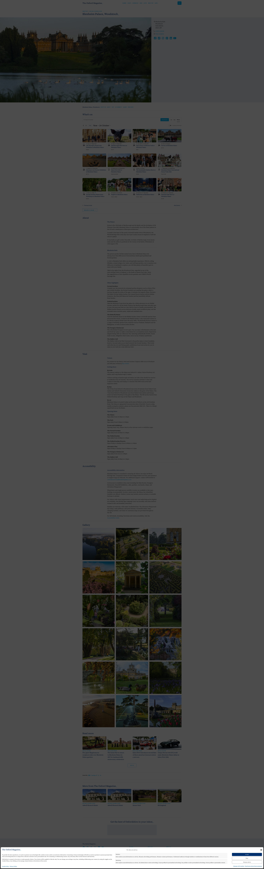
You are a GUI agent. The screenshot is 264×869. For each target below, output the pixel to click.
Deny (247, 858)
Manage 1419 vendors (238, 866)
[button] (261, 850)
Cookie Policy (5, 866)
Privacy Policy (13, 866)
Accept (247, 854)
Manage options (247, 862)
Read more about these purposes (253, 866)
